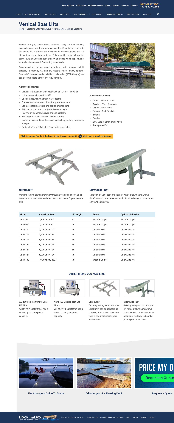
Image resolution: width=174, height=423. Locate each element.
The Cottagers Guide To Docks (46, 393)
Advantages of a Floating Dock (104, 393)
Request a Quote (162, 393)
